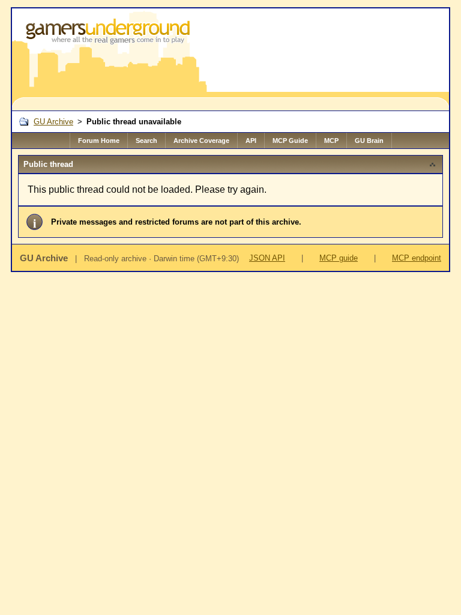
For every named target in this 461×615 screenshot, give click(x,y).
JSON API (267, 257)
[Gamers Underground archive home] (110, 59)
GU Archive (53, 121)
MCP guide (338, 257)
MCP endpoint (416, 257)
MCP (331, 140)
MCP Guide (290, 140)
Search (146, 140)
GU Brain (369, 140)
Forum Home (98, 140)
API (251, 140)
